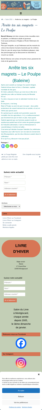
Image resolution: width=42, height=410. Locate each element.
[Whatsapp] (7, 146)
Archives (4, 203)
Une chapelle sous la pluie (31, 154)
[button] (39, 374)
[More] (16, 146)
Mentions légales (27, 407)
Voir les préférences (21, 402)
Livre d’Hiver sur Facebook (12, 218)
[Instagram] (11, 146)
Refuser (21, 396)
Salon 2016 (8, 19)
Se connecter (7, 223)
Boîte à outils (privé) (9, 225)
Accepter (21, 390)
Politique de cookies (15, 407)
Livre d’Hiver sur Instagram (12, 220)
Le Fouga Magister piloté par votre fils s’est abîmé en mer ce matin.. (10, 156)
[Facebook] (3, 146)
